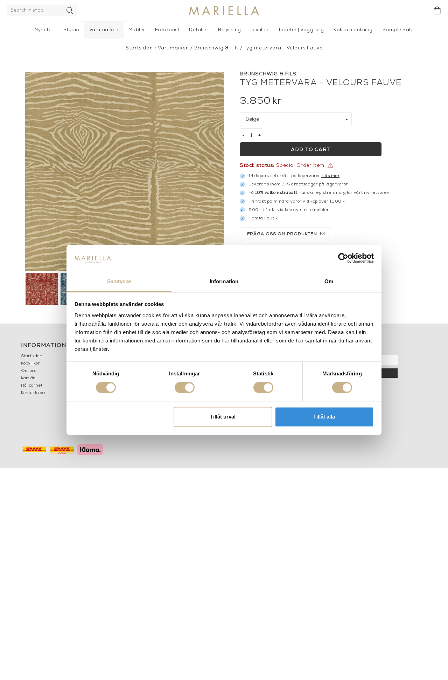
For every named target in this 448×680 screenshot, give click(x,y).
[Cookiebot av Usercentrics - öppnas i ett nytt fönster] (343, 258)
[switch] (185, 387)
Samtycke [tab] (119, 281)
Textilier (260, 30)
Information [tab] (224, 281)
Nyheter (44, 30)
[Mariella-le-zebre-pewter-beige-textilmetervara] (124, 171)
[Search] (70, 10)
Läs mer (331, 176)
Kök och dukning (353, 30)
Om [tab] (328, 281)
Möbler (136, 30)
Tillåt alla (324, 417)
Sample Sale (398, 30)
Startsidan (139, 48)
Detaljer (198, 30)
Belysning (229, 30)
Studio (71, 30)
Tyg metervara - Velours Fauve (283, 48)
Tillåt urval (223, 417)
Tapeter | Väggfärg (301, 30)
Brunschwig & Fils (216, 48)
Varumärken (104, 30)
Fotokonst (167, 30)
